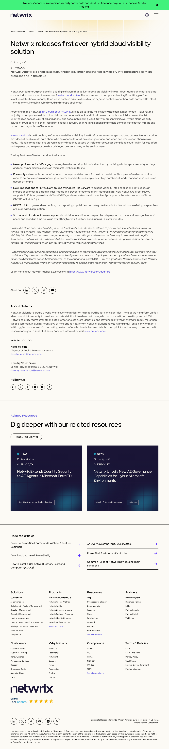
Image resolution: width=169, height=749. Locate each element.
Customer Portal (18, 648)
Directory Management (21, 610)
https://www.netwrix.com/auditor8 (89, 271)
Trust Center (130, 661)
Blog (89, 598)
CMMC (90, 648)
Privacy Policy (131, 657)
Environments (17, 630)
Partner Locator (132, 610)
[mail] (52, 290)
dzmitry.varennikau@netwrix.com (30, 370)
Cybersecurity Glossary (97, 602)
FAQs (13, 677)
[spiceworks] (49, 387)
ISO (88, 653)
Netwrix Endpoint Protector (61, 614)
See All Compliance (95, 673)
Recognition (54, 669)
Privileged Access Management (24, 626)
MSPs (127, 606)
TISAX (89, 669)
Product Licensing (133, 669)
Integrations (16, 634)
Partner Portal (131, 614)
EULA (127, 648)
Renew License (17, 657)
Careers (52, 661)
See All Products (56, 626)
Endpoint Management (21, 614)
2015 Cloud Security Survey (55, 111)
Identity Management (20, 618)
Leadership (54, 653)
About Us (53, 648)
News (31, 31)
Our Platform (16, 598)
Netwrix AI (53, 657)
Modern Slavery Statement (137, 665)
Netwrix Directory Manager (61, 610)
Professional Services (20, 661)
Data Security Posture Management (26, 606)
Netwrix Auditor (20, 135)
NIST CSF (91, 661)
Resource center (18, 31)
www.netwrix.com (94, 331)
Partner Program (132, 598)
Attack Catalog (93, 630)
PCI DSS (90, 665)
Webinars (91, 626)
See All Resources (94, 634)
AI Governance (17, 602)
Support (14, 665)
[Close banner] (157, 5)
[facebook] (44, 290)
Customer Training (19, 653)
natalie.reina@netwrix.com (26, 354)
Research (91, 622)
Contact (52, 677)
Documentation (94, 606)
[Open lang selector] (148, 15)
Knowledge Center (19, 669)
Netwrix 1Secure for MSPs (60, 598)
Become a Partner (133, 602)
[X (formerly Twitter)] (35, 290)
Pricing (52, 673)
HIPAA (89, 657)
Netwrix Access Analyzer (59, 602)
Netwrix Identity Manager (60, 618)
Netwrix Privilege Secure (59, 622)
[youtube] (35, 387)
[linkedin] (26, 290)
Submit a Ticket (17, 673)
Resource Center (26, 437)
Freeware (91, 610)
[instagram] (42, 387)
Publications (92, 618)
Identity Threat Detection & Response (27, 622)
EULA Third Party (132, 653)
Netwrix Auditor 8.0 (68, 95)
